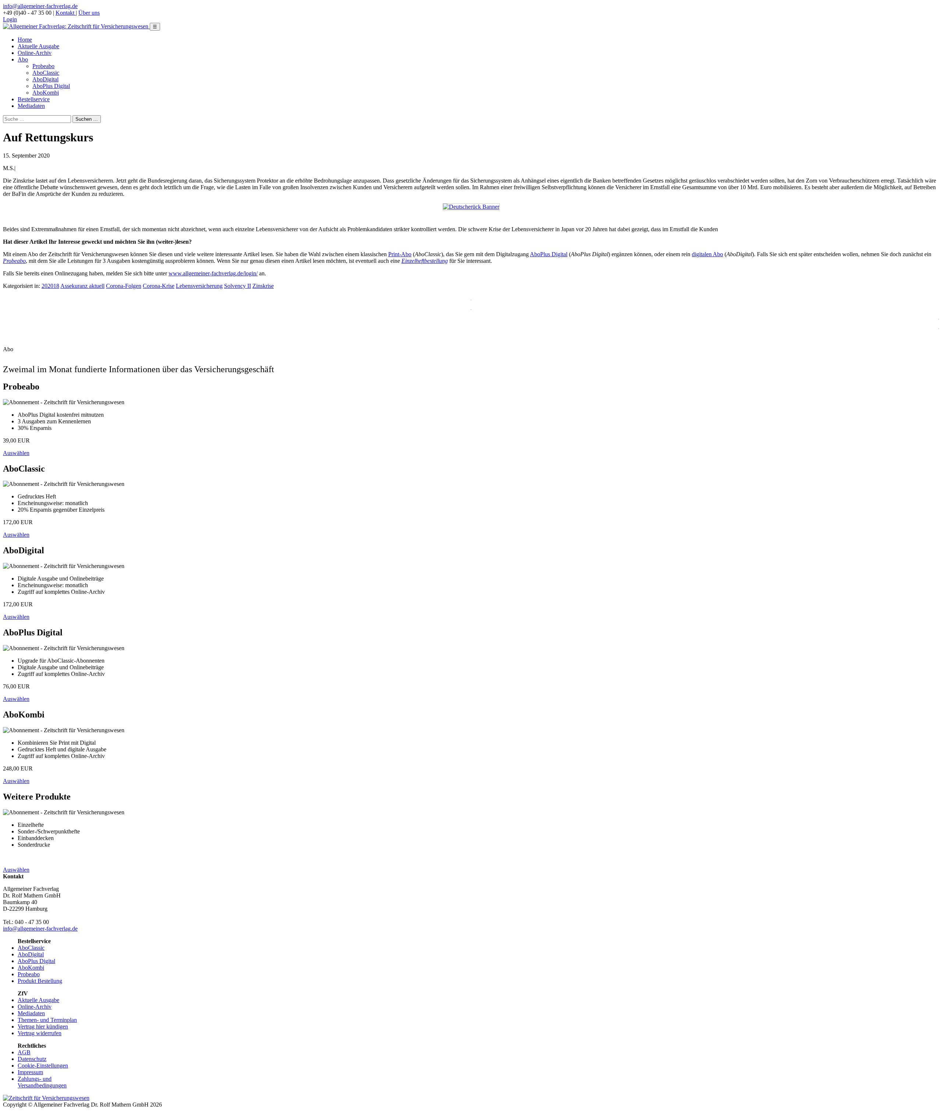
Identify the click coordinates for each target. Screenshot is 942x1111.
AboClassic (45, 73)
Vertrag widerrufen (39, 1033)
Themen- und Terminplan (47, 1020)
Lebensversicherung (199, 286)
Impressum (30, 1072)
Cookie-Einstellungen (43, 1065)
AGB (24, 1052)
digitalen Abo (707, 254)
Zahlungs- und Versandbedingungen (42, 1082)
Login (10, 19)
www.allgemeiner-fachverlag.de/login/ (213, 273)
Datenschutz (32, 1059)
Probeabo (43, 66)
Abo (23, 59)
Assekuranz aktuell (82, 286)
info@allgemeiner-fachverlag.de (40, 6)
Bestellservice (34, 99)
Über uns (89, 13)
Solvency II (237, 286)
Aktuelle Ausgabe (38, 46)
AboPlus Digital (51, 86)
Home (25, 39)
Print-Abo (399, 254)
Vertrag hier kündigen (43, 1026)
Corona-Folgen (123, 286)
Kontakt (66, 13)
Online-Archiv (35, 53)
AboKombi (45, 92)
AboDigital (45, 79)
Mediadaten (31, 106)
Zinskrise (263, 286)
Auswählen (16, 453)
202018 (50, 286)
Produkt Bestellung (40, 981)
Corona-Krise (158, 286)
